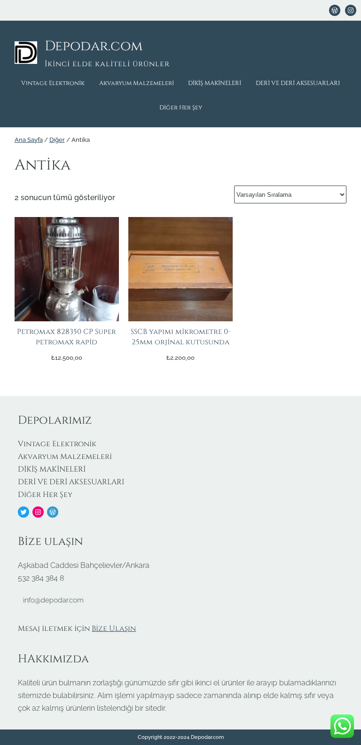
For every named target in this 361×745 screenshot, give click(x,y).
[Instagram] (38, 512)
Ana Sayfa (29, 139)
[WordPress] (334, 10)
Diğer (57, 139)
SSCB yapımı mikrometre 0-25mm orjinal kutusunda (181, 337)
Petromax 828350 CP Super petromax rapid (66, 337)
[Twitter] (23, 512)
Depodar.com (93, 46)
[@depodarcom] (350, 10)
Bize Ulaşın (114, 628)
